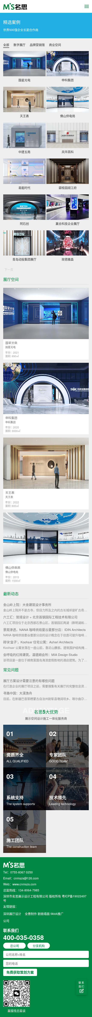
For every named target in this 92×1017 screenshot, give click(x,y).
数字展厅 (19, 45)
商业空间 (55, 45)
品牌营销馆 (37, 45)
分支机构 (39, 946)
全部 (6, 45)
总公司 (14, 946)
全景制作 (31, 913)
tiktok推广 (57, 913)
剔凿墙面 (44, 913)
